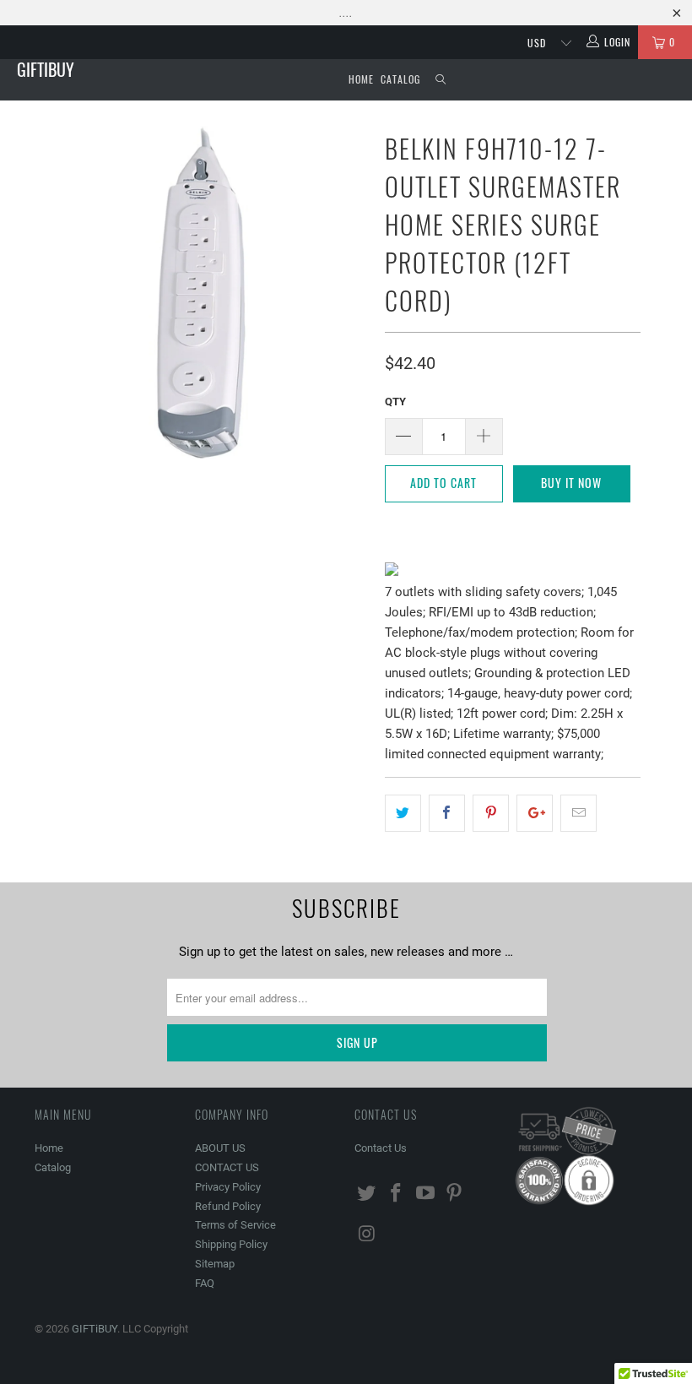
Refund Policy (228, 1206)
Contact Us (380, 1148)
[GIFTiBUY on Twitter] (367, 1194)
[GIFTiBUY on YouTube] (425, 1194)
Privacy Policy (228, 1186)
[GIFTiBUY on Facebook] (396, 1194)
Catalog (400, 79)
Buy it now (571, 482)
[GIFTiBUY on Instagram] (367, 1235)
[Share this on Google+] (534, 813)
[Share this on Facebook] (447, 813)
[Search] (440, 79)
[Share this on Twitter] (403, 813)
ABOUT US (220, 1148)
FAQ (204, 1283)
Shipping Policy (231, 1244)
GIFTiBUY (45, 69)
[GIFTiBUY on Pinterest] (455, 1194)
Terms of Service (235, 1224)
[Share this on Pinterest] (491, 813)
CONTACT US (227, 1167)
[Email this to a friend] (578, 813)
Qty (395, 401)
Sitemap (215, 1263)
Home (361, 79)
